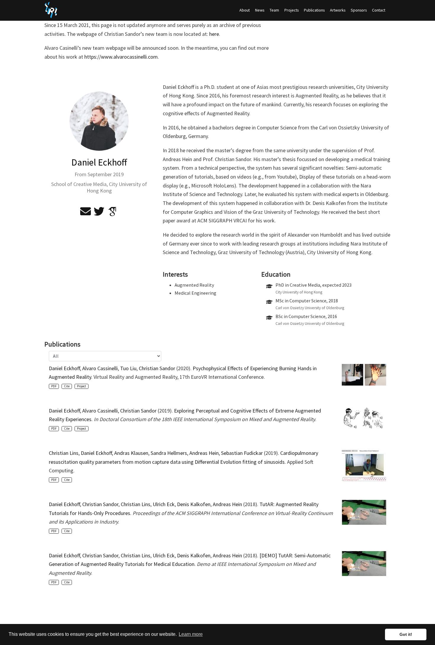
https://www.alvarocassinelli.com (121, 56)
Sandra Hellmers (169, 453)
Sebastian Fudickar (242, 453)
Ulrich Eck (164, 504)
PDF (54, 386)
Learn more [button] (191, 634)
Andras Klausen (131, 453)
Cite (67, 386)
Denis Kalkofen (193, 504)
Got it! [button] (405, 634)
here (214, 34)
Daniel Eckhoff (64, 368)
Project (81, 386)
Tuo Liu (128, 368)
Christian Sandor (157, 368)
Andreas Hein (204, 453)
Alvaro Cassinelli (100, 368)
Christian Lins (63, 453)
